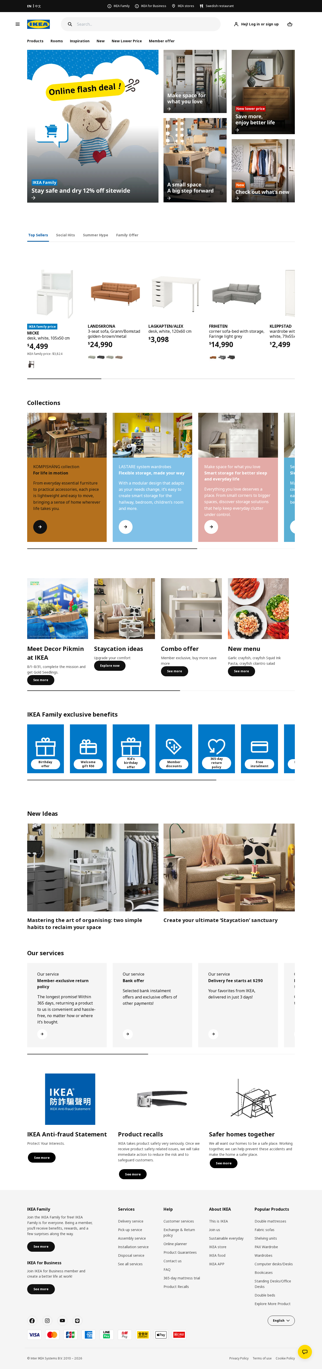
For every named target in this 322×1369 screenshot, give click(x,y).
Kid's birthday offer (131, 763)
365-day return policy (216, 763)
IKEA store (217, 1246)
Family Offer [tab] (127, 235)
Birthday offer (45, 764)
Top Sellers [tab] (38, 235)
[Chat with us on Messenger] (305, 1352)
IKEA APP (216, 1264)
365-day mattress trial (182, 1278)
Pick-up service (130, 1229)
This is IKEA (218, 1221)
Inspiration (80, 41)
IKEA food (217, 1255)
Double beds (265, 1295)
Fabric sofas (264, 1229)
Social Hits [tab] (65, 235)
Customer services (179, 1221)
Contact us (173, 1261)
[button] (295, 482)
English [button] (279, 1320)
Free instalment (259, 764)
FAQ (167, 1269)
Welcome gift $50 (88, 764)
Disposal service (131, 1255)
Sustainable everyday (226, 1238)
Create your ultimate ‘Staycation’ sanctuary (220, 920)
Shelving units (266, 1238)
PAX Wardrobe (266, 1246)
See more (40, 680)
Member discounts (174, 764)
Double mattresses (270, 1221)
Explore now (109, 665)
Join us (214, 1229)
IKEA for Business (153, 6)
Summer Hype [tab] (95, 235)
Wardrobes (263, 1255)
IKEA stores (186, 6)
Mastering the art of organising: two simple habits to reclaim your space (84, 924)
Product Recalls (176, 1286)
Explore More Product (273, 1303)
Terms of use (262, 1358)
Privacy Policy (239, 1358)
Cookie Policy (285, 1358)
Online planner (175, 1243)
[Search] (70, 24)
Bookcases (264, 1272)
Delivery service (130, 1221)
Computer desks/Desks (274, 1264)
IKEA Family (122, 6)
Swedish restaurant (220, 6)
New (101, 41)
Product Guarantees (180, 1252)
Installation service (133, 1246)
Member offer (162, 41)
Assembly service (132, 1238)
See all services (130, 1264)
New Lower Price (127, 41)
